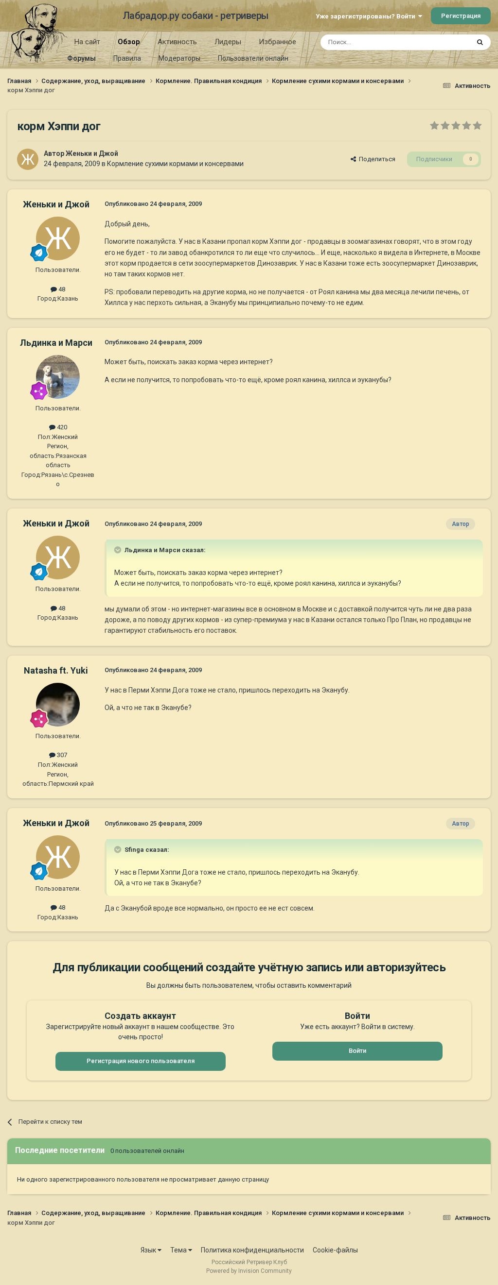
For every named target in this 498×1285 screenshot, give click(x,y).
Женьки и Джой (92, 153)
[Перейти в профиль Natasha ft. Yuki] (58, 705)
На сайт (87, 41)
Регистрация (460, 15)
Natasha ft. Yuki (56, 670)
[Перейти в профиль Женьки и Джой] (27, 159)
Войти (357, 1050)
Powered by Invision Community (249, 1271)
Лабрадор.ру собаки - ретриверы (196, 15)
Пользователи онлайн (253, 58)
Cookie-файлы (335, 1250)
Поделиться (375, 159)
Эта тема (443, 42)
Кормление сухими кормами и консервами (175, 164)
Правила (127, 58)
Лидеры (227, 41)
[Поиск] (480, 42)
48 (61, 289)
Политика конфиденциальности (252, 1250)
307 (61, 755)
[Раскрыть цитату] (118, 550)
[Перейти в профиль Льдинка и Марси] (58, 377)
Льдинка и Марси (56, 343)
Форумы (81, 58)
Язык (149, 1250)
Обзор (129, 41)
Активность (177, 41)
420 (61, 427)
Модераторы (179, 58)
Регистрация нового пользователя (141, 1061)
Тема (179, 1250)
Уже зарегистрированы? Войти (367, 16)
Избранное (277, 41)
